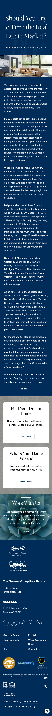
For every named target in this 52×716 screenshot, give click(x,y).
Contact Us (26, 532)
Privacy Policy (28, 706)
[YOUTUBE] (22, 623)
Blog (5, 649)
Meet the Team (11, 635)
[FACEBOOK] (6, 623)
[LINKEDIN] (30, 623)
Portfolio (32, 635)
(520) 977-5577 (10, 588)
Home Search (26, 437)
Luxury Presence (30, 701)
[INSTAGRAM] (14, 623)
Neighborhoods (11, 640)
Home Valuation (26, 482)
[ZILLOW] (39, 623)
